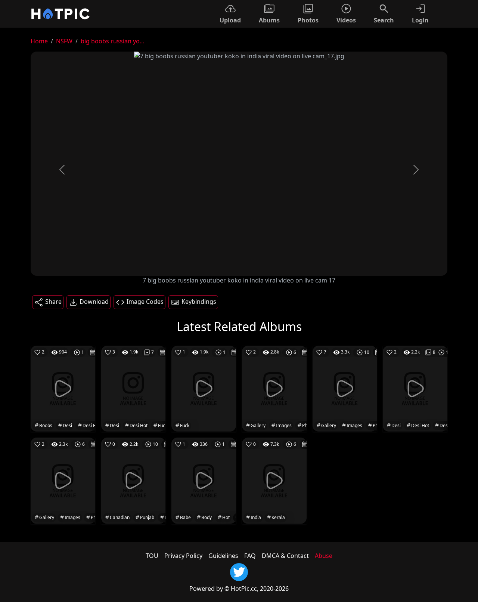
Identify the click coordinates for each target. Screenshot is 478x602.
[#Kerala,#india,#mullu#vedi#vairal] (274, 480)
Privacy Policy (183, 556)
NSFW (64, 41)
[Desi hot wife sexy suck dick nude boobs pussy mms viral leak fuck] (63, 388)
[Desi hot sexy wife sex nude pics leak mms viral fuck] (415, 388)
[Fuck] (203, 388)
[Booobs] (274, 388)
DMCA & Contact (285, 556)
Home (39, 41)
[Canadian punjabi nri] (133, 480)
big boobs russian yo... (112, 41)
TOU (152, 556)
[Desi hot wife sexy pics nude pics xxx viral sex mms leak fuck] (133, 388)
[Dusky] (345, 388)
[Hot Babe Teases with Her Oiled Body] (203, 480)
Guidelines (223, 556)
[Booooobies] (63, 480)
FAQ (250, 556)
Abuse (323, 556)
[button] (62, 170)
